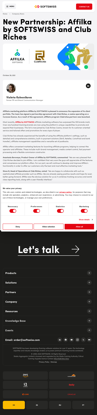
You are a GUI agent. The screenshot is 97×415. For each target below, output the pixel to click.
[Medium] (89, 339)
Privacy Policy (44, 362)
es (37, 405)
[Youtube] (71, 339)
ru (60, 405)
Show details (84, 220)
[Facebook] (65, 339)
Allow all (79, 227)
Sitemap (54, 362)
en (14, 405)
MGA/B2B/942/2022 (61, 358)
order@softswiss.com (27, 340)
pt (83, 405)
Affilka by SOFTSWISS (24, 122)
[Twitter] (83, 339)
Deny (18, 227)
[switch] (36, 211)
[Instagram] (77, 339)
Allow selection (48, 227)
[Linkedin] (59, 339)
